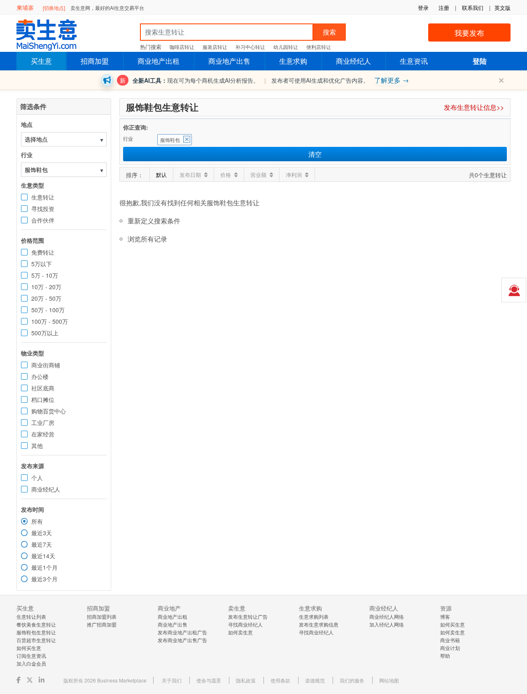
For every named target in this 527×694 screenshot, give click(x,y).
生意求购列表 (314, 616)
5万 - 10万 (44, 275)
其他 (37, 445)
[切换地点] (54, 7)
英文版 (502, 8)
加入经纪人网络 (386, 624)
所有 (37, 521)
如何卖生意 (240, 632)
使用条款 (280, 680)
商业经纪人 (353, 61)
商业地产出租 (159, 61)
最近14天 (43, 556)
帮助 (445, 655)
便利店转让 (318, 46)
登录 (423, 8)
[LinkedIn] (42, 680)
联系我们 (472, 8)
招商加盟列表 (102, 616)
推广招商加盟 (102, 624)
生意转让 (42, 197)
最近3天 (41, 533)
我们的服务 (352, 680)
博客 (445, 616)
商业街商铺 (45, 365)
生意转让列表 (31, 616)
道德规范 (315, 680)
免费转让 (42, 252)
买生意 (41, 61)
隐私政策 (246, 680)
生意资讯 (414, 61)
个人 (37, 477)
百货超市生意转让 (36, 639)
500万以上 (44, 333)
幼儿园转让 (285, 46)
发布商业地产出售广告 (182, 639)
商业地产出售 (229, 61)
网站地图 (389, 680)
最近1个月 (44, 567)
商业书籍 (450, 639)
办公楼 (40, 376)
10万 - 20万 (46, 287)
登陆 (480, 61)
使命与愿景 (208, 680)
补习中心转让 (250, 46)
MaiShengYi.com (53, 35)
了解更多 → (391, 80)
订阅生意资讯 (31, 655)
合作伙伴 (42, 220)
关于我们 (172, 680)
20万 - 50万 (46, 298)
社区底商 (42, 388)
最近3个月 (44, 579)
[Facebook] (19, 680)
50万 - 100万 (48, 310)
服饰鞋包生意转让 (36, 632)
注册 (443, 8)
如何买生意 (28, 647)
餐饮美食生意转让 (36, 624)
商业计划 (450, 647)
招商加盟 (95, 61)
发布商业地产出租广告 (182, 632)
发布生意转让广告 (248, 616)
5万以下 (41, 264)
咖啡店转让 (182, 46)
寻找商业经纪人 (245, 624)
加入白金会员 (31, 663)
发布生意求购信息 (318, 624)
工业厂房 (42, 422)
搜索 (329, 32)
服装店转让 (215, 46)
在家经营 (42, 434)
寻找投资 (42, 208)
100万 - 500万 (49, 321)
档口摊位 (42, 399)
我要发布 (469, 32)
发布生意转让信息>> (474, 107)
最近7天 (41, 544)
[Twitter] (30, 680)
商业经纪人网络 (386, 616)
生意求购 (293, 61)
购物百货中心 (48, 411)
